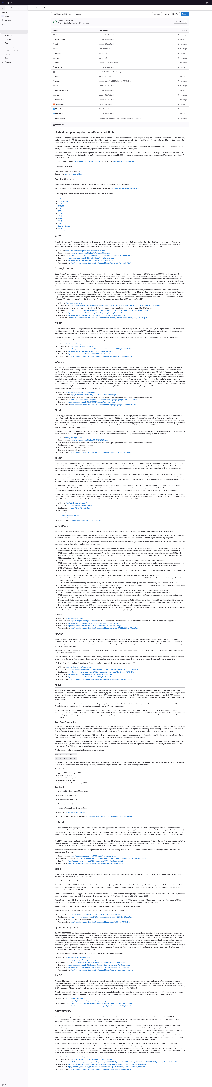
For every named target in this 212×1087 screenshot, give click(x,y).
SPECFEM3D (62, 231)
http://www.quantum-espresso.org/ (77, 957)
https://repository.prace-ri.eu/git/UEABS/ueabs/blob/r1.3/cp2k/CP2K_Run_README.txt (101, 356)
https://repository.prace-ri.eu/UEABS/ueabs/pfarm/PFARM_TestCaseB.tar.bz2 (95, 863)
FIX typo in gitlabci (105, 104)
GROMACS (62, 214)
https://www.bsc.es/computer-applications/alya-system (85, 251)
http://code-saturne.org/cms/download (85, 305)
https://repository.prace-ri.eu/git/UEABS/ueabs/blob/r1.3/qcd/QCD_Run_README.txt (100, 922)
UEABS (33, 8)
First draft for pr (104, 49)
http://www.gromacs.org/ (74, 618)
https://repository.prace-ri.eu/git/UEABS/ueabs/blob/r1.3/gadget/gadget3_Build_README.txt (104, 400)
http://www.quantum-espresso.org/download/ (87, 960)
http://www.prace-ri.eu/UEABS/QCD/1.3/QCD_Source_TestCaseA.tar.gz (96, 914)
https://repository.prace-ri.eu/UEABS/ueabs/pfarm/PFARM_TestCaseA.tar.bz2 (95, 861)
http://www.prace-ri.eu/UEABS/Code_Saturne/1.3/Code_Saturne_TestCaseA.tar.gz (97, 313)
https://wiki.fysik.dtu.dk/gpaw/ (76, 503)
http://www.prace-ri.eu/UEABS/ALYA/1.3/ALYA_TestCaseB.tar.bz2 (91, 260)
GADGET (61, 206)
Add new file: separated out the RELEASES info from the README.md (120, 118)
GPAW (60, 211)
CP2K (60, 204)
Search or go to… (16, 8)
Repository (47, 8)
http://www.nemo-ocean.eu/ (75, 812)
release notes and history (74, 174)
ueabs (78, 14)
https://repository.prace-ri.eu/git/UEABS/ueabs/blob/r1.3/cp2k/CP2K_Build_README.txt (102, 349)
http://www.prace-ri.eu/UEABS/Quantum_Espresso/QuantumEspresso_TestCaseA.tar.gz (99, 965)
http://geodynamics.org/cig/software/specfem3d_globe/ (85, 1057)
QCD (59, 223)
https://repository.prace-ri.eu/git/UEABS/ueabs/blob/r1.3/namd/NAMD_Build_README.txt (102, 672)
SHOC (60, 228)
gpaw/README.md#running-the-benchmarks (86, 520)
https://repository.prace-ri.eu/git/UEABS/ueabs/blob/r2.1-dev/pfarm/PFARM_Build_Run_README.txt (111, 858)
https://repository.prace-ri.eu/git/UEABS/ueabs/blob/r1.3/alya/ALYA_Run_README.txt (100, 263)
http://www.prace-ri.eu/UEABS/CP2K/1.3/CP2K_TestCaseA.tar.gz (90, 351)
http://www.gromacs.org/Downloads (84, 621)
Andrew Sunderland (65, 23)
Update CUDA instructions (108, 62)
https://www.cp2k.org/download (82, 346)
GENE (60, 209)
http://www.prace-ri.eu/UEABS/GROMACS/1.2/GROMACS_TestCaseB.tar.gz (94, 626)
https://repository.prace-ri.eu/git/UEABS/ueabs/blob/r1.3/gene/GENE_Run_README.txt (101, 452)
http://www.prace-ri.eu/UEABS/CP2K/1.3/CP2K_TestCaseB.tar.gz (90, 354)
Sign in (207, 3)
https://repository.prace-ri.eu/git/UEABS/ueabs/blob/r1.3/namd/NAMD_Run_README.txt (101, 679)
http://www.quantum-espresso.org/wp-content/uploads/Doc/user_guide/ (99, 962)
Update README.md (65, 21)
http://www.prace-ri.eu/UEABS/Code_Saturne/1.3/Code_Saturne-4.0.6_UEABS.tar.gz (131, 305)
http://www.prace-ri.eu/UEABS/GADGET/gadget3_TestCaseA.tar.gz (91, 402)
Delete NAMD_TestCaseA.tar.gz (110, 72)
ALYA (60, 199)
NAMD (60, 216)
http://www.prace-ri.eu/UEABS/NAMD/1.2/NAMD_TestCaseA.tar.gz (91, 674)
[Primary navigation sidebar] (2, 8)
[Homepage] (3, 2)
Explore (9, 3)
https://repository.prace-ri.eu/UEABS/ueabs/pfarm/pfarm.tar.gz (93, 856)
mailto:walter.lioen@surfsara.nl (124, 161)
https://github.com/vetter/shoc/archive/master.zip (88, 1001)
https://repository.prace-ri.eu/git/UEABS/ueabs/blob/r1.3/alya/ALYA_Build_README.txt (102, 255)
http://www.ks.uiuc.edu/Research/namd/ (79, 667)
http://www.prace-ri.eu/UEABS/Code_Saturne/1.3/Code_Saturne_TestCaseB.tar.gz (97, 315)
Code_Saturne (63, 201)
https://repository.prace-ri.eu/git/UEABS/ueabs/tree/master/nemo (109, 816)
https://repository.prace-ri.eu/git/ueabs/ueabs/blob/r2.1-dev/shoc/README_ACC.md (101, 1003)
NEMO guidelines (105, 76)
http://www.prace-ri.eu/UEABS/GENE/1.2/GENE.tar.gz (89, 440)
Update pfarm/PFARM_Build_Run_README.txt (115, 81)
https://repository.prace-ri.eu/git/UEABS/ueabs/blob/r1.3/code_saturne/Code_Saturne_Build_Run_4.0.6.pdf (109, 310)
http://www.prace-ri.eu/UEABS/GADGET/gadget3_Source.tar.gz (93, 395)
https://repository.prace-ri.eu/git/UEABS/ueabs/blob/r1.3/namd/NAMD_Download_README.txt (104, 669)
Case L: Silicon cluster (69, 518)
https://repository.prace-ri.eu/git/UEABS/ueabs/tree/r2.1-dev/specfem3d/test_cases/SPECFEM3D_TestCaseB (107, 1067)
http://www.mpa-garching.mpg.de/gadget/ (80, 392)
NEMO (60, 218)
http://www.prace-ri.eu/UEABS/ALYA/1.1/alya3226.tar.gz (90, 253)
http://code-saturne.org (73, 303)
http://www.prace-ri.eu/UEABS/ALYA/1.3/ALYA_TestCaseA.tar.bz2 (91, 258)
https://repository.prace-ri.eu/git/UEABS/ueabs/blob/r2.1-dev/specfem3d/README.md (101, 1069)
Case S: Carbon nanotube (70, 513)
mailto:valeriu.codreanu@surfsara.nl (88, 161)
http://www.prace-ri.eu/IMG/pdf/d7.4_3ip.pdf (126, 188)
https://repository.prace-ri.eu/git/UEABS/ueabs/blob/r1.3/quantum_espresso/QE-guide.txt (102, 970)
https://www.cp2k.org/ (73, 344)
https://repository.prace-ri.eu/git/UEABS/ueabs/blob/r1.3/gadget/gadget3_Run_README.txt (103, 405)
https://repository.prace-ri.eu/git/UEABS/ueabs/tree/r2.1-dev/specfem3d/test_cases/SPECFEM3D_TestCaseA (107, 1064)
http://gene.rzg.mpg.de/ (73, 438)
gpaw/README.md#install (80, 508)
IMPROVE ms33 (104, 109)
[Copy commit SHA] (185, 22)
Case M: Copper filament (70, 515)
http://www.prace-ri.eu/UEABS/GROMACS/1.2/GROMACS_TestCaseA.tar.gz (94, 623)
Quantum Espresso (65, 226)
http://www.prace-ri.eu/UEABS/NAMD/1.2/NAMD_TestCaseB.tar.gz (91, 677)
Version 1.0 (103, 53)
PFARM (60, 221)
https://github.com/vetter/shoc (76, 998)
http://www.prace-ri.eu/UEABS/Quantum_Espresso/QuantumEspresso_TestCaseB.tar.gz (99, 967)
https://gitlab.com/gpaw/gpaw (81, 505)
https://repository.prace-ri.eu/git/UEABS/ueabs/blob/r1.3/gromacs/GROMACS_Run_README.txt (104, 628)
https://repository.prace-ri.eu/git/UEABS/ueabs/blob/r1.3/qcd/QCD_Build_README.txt (101, 917)
